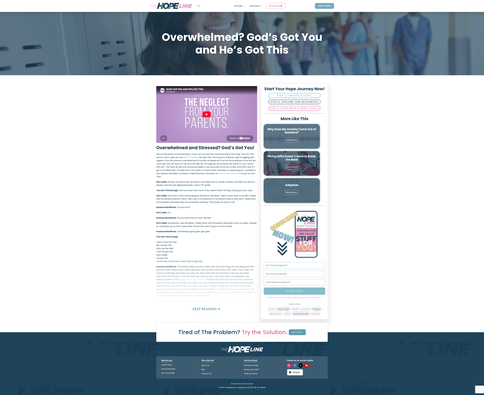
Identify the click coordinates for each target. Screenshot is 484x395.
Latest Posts (166, 364)
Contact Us (206, 373)
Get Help (238, 6)
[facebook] (295, 365)
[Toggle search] (198, 6)
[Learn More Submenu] (262, 6)
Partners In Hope (251, 365)
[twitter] (300, 365)
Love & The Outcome (228, 173)
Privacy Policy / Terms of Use (242, 384)
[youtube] (306, 365)
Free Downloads (168, 369)
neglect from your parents (192, 279)
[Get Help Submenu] (244, 6)
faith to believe (190, 157)
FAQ (203, 369)
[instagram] (289, 365)
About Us (205, 365)
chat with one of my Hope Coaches (213, 300)
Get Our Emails (167, 373)
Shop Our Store (250, 373)
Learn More (254, 6)
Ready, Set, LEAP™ (251, 369)
